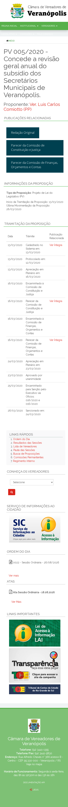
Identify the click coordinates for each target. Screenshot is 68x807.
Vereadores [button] (48, 26)
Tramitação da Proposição (27, 224)
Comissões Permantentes (29, 457)
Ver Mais (16, 601)
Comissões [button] (26, 34)
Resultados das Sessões (27, 442)
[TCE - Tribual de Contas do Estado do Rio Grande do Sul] (34, 689)
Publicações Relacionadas (27, 118)
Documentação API (34, 782)
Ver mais (14, 575)
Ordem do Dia (21, 439)
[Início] (38, 10)
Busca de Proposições (26, 453)
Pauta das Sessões (24, 450)
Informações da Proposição (28, 183)
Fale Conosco (45, 34)
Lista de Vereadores (25, 446)
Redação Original (22, 132)
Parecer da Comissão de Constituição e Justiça (27, 147)
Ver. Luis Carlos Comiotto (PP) (32, 107)
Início (11, 40)
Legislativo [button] (8, 34)
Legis (35, 789)
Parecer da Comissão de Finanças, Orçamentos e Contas (34, 164)
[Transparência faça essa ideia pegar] (36, 665)
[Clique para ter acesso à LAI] (34, 632)
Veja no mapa (34, 764)
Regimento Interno (24, 461)
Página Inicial (9, 26)
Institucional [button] (28, 26)
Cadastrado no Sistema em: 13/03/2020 (34, 249)
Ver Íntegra (56, 245)
